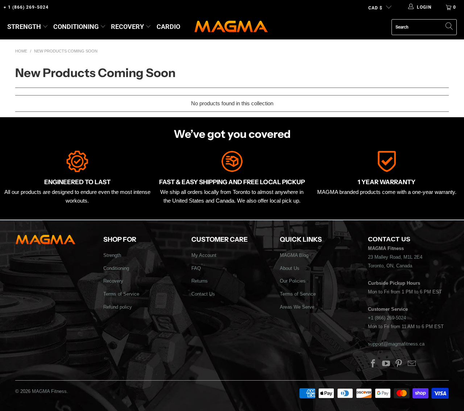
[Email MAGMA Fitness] (412, 364)
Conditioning (76, 26)
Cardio (168, 26)
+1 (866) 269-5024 (387, 318)
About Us (289, 268)
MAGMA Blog (294, 255)
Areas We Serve (297, 307)
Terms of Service (121, 294)
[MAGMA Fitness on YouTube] (386, 364)
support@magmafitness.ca (396, 344)
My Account (203, 255)
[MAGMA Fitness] (231, 27)
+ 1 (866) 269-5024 (26, 7)
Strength (24, 26)
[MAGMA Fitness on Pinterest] (399, 364)
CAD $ (375, 7)
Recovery (127, 26)
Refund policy (117, 307)
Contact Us (203, 294)
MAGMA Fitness (49, 391)
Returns (199, 281)
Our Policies (293, 281)
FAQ (196, 268)
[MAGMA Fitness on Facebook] (373, 364)
